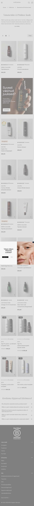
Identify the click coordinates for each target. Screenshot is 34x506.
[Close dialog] (33, 242)
